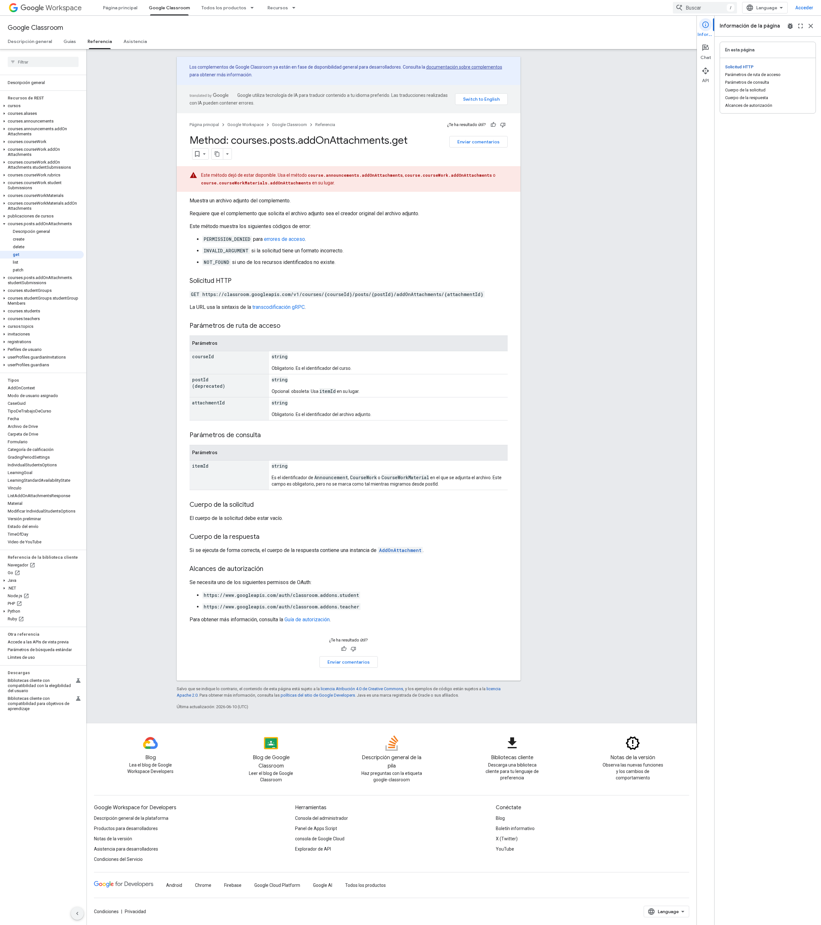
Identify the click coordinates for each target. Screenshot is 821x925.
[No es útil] (503, 125)
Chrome (203, 885)
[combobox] (705, 7)
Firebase (232, 885)
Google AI (322, 885)
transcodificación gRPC (278, 307)
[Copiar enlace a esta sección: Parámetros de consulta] (267, 435)
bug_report (790, 26)
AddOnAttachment (400, 550)
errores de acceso (284, 239)
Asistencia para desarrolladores (126, 849)
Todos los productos (223, 8)
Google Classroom (169, 8)
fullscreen (800, 26)
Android (174, 885)
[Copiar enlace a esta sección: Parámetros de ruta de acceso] (286, 326)
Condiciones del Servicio (118, 859)
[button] (42, 106)
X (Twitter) (507, 838)
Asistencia (135, 41)
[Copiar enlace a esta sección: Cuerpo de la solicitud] (260, 505)
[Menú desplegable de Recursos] (295, 7)
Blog (500, 818)
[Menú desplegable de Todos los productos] (254, 7)
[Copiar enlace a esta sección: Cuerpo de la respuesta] (265, 537)
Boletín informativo (515, 828)
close (811, 26)
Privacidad (135, 911)
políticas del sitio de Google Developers (318, 695)
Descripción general (30, 41)
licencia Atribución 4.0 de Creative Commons (362, 688)
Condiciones (106, 911)
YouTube (505, 849)
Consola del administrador (321, 818)
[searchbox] (43, 62)
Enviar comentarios (478, 142)
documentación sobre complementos (464, 67)
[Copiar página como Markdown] (217, 154)
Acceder (804, 7)
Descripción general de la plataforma (131, 818)
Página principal (120, 8)
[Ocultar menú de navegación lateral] (77, 913)
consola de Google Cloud (319, 838)
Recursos (277, 8)
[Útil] (493, 125)
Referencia (100, 41)
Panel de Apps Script (316, 828)
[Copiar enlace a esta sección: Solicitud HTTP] (238, 281)
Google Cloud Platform (277, 885)
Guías (69, 41)
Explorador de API (313, 849)
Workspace (64, 8)
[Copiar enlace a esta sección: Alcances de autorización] (269, 569)
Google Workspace (245, 124)
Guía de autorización (307, 619)
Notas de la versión (113, 838)
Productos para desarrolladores (126, 828)
